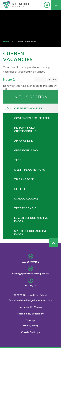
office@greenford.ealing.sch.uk (30, 273)
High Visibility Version (30, 306)
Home (6, 41)
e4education (44, 300)
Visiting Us (30, 285)
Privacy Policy (30, 325)
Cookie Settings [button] (30, 332)
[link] (37, 79)
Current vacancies (26, 41)
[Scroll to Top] (53, 242)
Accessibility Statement (30, 313)
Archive (52, 79)
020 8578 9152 (30, 261)
